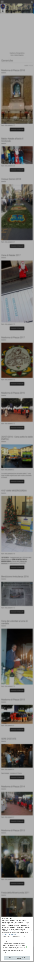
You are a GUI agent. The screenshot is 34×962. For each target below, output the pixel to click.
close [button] (32, 918)
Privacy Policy (12, 934)
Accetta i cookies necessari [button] (17, 958)
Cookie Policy (5, 934)
